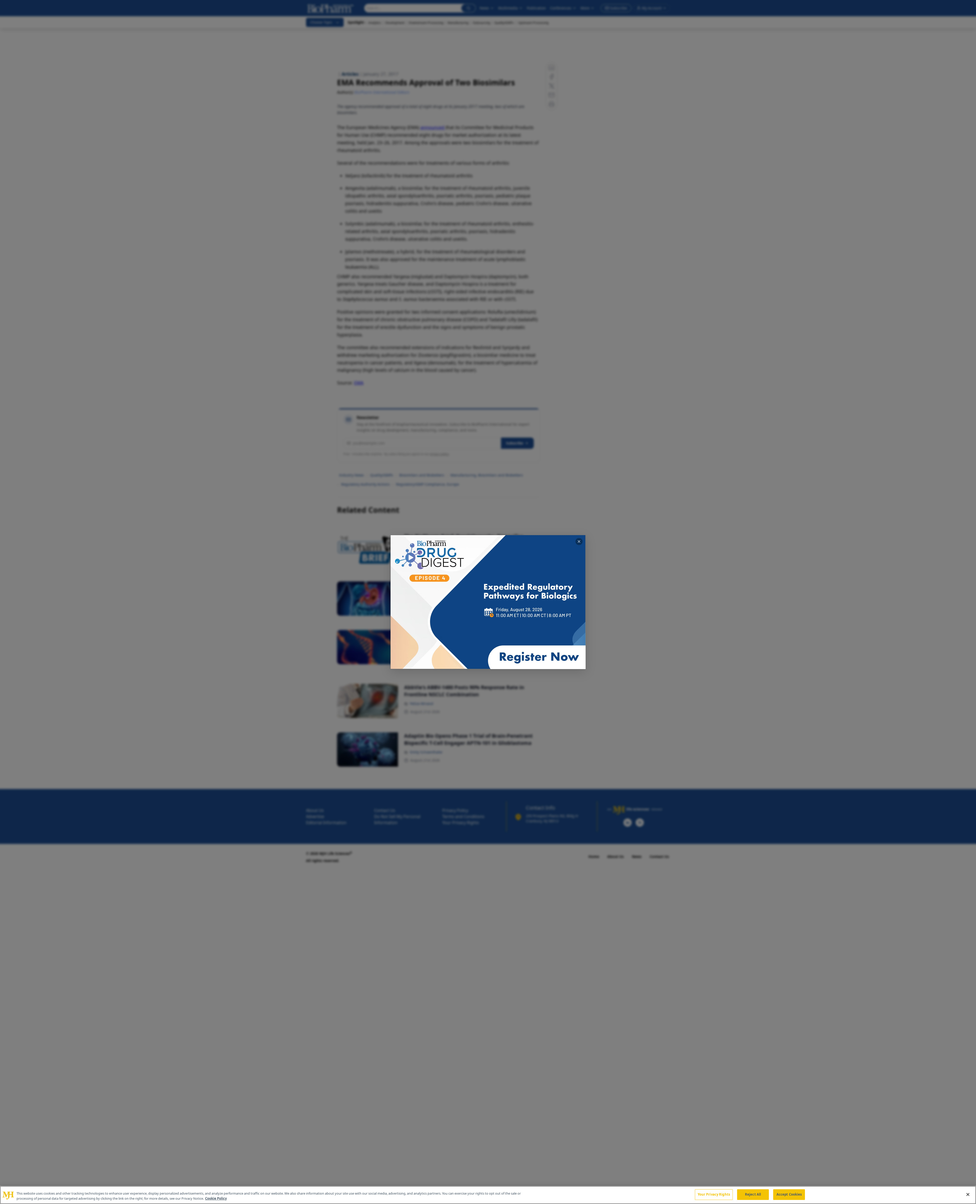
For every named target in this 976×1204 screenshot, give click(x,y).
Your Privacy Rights (714, 1194)
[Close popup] (579, 541)
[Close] (967, 1194)
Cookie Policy (216, 1198)
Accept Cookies (789, 1194)
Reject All (753, 1194)
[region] (488, 1195)
